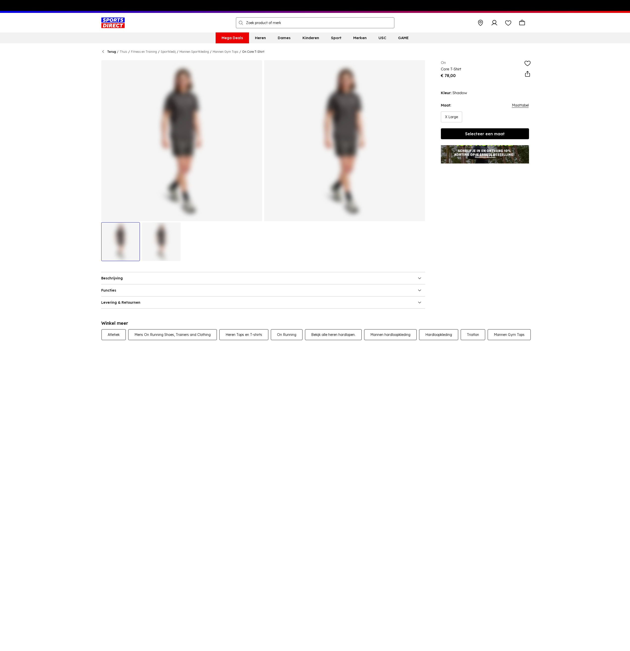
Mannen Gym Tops (225, 52)
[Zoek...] (241, 22)
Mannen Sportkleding (194, 52)
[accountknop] (494, 23)
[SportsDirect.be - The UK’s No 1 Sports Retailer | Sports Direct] (113, 22)
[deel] (527, 74)
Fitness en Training (144, 52)
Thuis (123, 52)
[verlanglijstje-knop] (508, 23)
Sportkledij (168, 52)
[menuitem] (232, 37)
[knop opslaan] (480, 23)
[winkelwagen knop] (522, 23)
